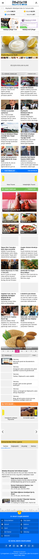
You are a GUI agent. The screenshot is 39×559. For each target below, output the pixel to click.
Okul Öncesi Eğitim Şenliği (9, 88)
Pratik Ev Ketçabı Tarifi (11, 210)
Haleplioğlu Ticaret (28, 184)
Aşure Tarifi (6, 232)
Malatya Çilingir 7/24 (10, 29)
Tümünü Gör (33, 404)
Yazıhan (5, 446)
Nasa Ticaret (10, 184)
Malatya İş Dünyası (20, 552)
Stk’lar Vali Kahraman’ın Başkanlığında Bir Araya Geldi (9, 159)
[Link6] (14, 58)
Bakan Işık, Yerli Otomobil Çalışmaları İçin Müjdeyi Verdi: (29, 319)
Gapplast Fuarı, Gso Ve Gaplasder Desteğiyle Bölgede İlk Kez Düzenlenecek (8, 296)
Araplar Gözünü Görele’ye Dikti (29, 248)
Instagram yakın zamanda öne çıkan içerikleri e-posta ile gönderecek (25, 369)
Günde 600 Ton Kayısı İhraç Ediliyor (27, 271)
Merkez (33, 446)
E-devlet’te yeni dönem (28, 294)
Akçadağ (24, 446)
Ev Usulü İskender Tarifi (27, 231)
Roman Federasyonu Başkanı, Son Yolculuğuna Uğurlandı (22, 486)
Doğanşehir (15, 446)
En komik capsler (28, 418)
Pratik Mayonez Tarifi (9, 55)
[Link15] (37, 58)
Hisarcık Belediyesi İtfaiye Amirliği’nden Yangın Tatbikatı (9, 136)
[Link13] (32, 58)
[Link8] (19, 58)
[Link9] (22, 58)
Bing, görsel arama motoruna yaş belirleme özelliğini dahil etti (24, 399)
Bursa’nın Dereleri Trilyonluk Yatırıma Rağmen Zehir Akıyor (23, 500)
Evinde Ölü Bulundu (27, 88)
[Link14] (34, 58)
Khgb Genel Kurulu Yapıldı (19, 478)
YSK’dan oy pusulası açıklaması (7, 112)
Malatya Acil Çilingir (29, 29)
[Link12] (29, 58)
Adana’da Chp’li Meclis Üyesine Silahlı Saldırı (28, 158)
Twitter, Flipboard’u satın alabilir (23, 376)
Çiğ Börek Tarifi (26, 221)
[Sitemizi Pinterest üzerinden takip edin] (25, 545)
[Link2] (4, 58)
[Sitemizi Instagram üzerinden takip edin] (13, 545)
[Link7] (17, 58)
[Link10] (24, 58)
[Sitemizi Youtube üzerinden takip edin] (21, 545)
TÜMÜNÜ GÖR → (32, 74)
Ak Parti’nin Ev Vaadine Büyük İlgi (8, 318)
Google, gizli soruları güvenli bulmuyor (22, 384)
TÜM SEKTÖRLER (32, 171)
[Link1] (2, 58)
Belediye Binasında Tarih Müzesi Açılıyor (15, 471)
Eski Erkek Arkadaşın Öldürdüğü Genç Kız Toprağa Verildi (27, 136)
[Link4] (9, 58)
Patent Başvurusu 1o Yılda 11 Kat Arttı (9, 271)
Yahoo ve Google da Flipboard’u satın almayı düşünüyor (25, 391)
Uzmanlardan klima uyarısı (11, 442)
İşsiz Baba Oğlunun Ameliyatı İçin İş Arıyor (22, 493)
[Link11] (27, 58)
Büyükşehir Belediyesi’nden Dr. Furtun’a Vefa (19, 8)
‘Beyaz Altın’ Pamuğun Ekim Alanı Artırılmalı (8, 248)
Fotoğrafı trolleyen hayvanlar (10, 418)
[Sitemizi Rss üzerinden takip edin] (32, 545)
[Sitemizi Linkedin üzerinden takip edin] (17, 545)
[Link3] (7, 58)
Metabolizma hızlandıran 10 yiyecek (17, 348)
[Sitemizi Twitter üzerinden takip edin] (10, 545)
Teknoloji (16, 359)
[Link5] (12, 58)
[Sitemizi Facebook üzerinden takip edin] (6, 545)
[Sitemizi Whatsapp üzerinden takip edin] (29, 545)
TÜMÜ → (34, 355)
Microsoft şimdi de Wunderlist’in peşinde (23, 362)
